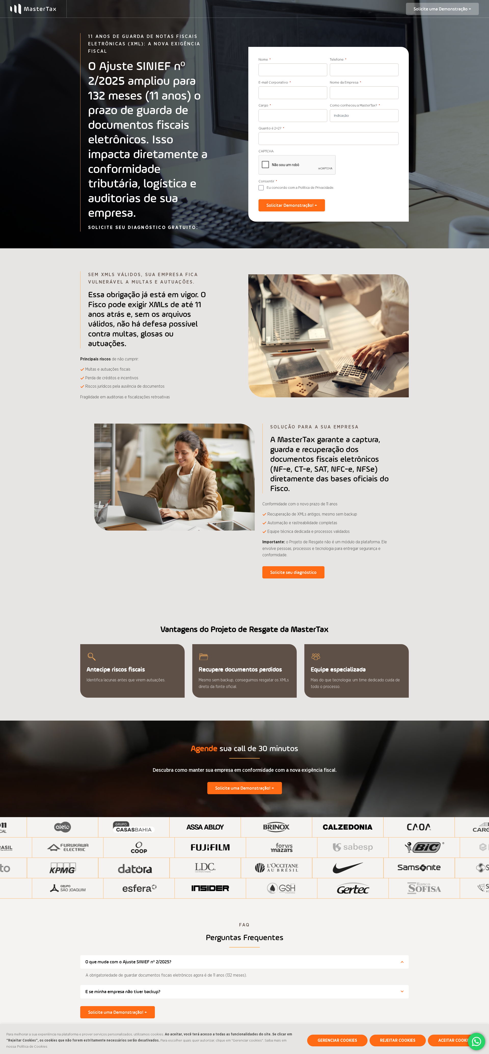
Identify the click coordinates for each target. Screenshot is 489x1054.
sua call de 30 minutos (244, 748)
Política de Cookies (32, 1046)
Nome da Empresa (345, 82)
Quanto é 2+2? (271, 128)
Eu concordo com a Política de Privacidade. (300, 188)
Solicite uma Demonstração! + (244, 788)
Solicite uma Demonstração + (442, 9)
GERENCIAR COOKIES (337, 1040)
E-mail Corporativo (275, 82)
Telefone (338, 59)
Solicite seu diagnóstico (293, 572)
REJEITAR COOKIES (397, 1040)
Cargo (265, 105)
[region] (244, 1039)
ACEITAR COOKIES (455, 1040)
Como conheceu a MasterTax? (355, 105)
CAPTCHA (266, 151)
